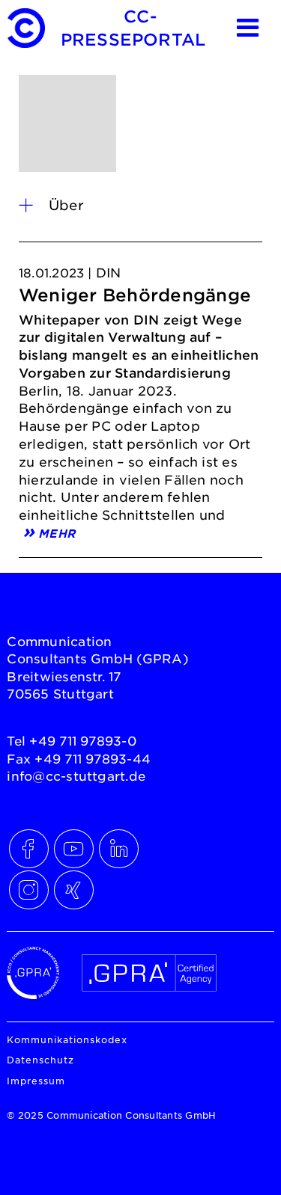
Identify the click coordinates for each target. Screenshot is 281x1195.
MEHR (56, 532)
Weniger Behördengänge (135, 295)
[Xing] (70, 886)
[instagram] (25, 886)
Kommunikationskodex (67, 1039)
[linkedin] (115, 845)
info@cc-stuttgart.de (76, 775)
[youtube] (70, 845)
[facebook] (25, 845)
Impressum (36, 1081)
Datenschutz (40, 1060)
